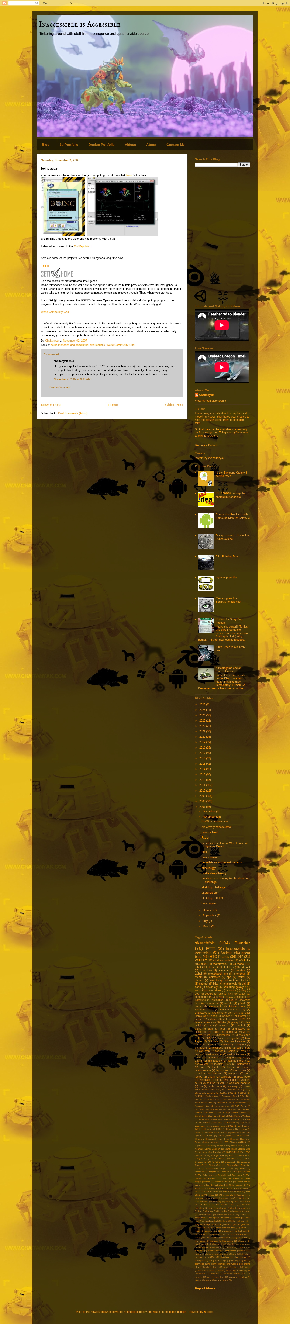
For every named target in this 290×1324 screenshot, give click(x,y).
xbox (244, 1277)
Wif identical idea (225, 1204)
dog (197, 993)
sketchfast (200, 1031)
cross (243, 1214)
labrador (214, 1241)
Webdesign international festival (230, 980)
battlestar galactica (240, 1208)
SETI (46, 265)
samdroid (226, 1076)
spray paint (228, 1260)
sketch (212, 967)
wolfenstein (215, 1086)
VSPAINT (201, 960)
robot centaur (214, 1250)
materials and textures (208, 1073)
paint (198, 1028)
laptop (231, 1067)
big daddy (222, 1211)
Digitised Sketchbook (236, 1129)
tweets (226, 1267)
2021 (202, 731)
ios (202, 1067)
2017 (202, 752)
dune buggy (209, 868)
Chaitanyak (206, 395)
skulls (216, 1031)
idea (216, 1237)
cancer (219, 1051)
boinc (129, 175)
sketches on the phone (233, 1257)
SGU (217, 1162)
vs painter (209, 1083)
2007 (202, 806)
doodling (237, 1218)
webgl (198, 973)
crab (243, 1051)
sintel (235, 1254)
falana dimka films (205, 1022)
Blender (242, 942)
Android (226, 953)
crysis (198, 1054)
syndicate (204, 1079)
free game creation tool (223, 1228)
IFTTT (210, 948)
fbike (223, 1022)
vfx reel (237, 1267)
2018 (202, 747)
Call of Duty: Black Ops (206, 1116)
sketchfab (205, 942)
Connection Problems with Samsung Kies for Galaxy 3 (233, 516)
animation (217, 1000)
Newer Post (51, 405)
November (209, 816)
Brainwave (201, 1012)
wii (201, 1086)
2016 (202, 758)
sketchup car (210, 892)
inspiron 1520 (222, 1063)
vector (198, 1035)
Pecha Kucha (218, 1158)
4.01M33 (242, 1093)
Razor (205, 837)
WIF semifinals (226, 1195)
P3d (231, 1155)
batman (203, 983)
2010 (202, 790)
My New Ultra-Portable (210, 1152)
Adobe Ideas (237, 1006)
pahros (230, 1247)
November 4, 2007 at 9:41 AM (72, 379)
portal (198, 1006)
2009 (202, 796)
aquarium (223, 970)
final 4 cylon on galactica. (237, 1224)
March (207, 926)
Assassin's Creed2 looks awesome (212, 1106)
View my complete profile (210, 400)
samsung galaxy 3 (234, 987)
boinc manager (60, 344)
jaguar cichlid (240, 1237)
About (151, 144)
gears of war (211, 1231)
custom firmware (236, 1054)
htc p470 (227, 1234)
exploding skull (210, 1221)
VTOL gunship (234, 1188)
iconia (207, 1237)
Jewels (209, 1145)
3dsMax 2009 (226, 1093)
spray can (214, 1260)
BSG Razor (240, 1106)
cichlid (198, 1019)
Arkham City (212, 1096)
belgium (241, 1044)
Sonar (243, 1168)
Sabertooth (230, 1162)
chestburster (205, 1214)
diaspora (225, 1218)
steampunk (215, 1006)
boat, (205, 851)
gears (242, 1057)
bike (215, 983)
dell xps (213, 1218)
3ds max (218, 996)
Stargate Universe (235, 1041)
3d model (238, 963)
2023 (202, 720)
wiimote (214, 1273)
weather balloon (206, 1270)
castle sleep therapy (214, 873)
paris (210, 1028)
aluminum (225, 1044)
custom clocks (214, 1054)
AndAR (198, 1096)
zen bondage (221, 1280)
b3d (231, 1000)
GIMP (208, 1038)
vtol (222, 1083)
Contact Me (175, 144)
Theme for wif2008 (223, 1181)
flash (198, 987)
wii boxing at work (235, 1270)
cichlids (212, 1019)
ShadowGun (215, 1165)
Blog (45, 144)
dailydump (200, 1218)
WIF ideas (209, 1195)
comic (231, 1051)
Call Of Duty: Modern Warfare (231, 1113)
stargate (243, 1260)
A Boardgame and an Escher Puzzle (228, 669)
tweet (215, 1267)
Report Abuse (205, 1288)
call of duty (243, 1047)
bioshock (231, 990)
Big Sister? (200, 1109)
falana (224, 1221)
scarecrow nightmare (218, 1254)
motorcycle (220, 963)
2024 (202, 715)
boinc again (209, 903)
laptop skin (222, 1070)
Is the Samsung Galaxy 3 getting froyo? (231, 474)
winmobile (233, 1277)
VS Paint (244, 960)
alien (203, 963)
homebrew (214, 1234)
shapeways (238, 1028)
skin (230, 993)
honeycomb (201, 1063)
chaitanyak (230, 983)
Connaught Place (230, 1119)
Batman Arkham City (232, 1009)
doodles (240, 970)
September (210, 915)
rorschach (199, 1254)
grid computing (79, 344)
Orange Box (217, 1155)
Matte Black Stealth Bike (237, 1149)
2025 (202, 709)
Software (213, 1041)
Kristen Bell (236, 1145)
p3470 (242, 1003)
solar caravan (210, 857)
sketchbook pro (218, 973)
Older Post (174, 405)
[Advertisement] (222, 236)
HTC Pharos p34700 (235, 1142)
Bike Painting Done (227, 556)
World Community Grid (55, 312)
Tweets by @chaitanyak (209, 458)
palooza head (210, 832)
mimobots (240, 1025)
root (222, 1028)
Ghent (221, 1135)
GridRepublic (82, 246)
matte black (221, 1244)
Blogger (208, 1311)
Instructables (213, 990)
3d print (245, 967)
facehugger (228, 1057)
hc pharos (200, 1234)
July (206, 921)
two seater (230, 1079)
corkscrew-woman (226, 1214)
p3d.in (211, 1076)
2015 (202, 763)
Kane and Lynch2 (228, 1038)
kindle (215, 1067)
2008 (202, 801)
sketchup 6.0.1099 (213, 898)
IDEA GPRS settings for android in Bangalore (230, 495)
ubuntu (199, 980)
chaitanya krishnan (240, 1211)
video (247, 1267)
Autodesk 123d (204, 1009)
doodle (209, 993)
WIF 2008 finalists (232, 1191)
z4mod (198, 1280)
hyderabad (241, 1234)
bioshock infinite (221, 1047)
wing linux (220, 1277)
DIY (240, 956)
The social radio (204, 1044)
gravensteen (228, 1231)
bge (200, 1211)
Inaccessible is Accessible (80, 24)
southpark (200, 1260)
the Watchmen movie (215, 821)
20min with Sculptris (205, 1093)
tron (217, 1079)
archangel (222, 1208)
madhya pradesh (203, 1244)
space (242, 993)
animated (214, 977)
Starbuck (199, 1172)
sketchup (239, 973)
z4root (208, 1280)
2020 (202, 736)
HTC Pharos (219, 956)
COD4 (230, 1109)
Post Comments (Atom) (72, 413)
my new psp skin (226, 577)
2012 (202, 779)
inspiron (226, 1237)
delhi (213, 1057)
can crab (204, 1051)
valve (242, 1031)
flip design (212, 987)
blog (243, 990)
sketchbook (243, 1076)
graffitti (199, 1060)
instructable (243, 1063)
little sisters (227, 1241)
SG (209, 1162)
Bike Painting (216, 1109)
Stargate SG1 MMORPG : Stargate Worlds (229, 1172)
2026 (202, 704)
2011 (202, 785)
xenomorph (201, 996)
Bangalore (206, 970)
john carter (200, 1241)
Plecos (234, 1158)
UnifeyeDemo (235, 1185)
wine (208, 1277)
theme (229, 1031)
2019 (202, 742)
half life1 (242, 1231)
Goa (230, 1135)
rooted (243, 1250)
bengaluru (201, 1047)
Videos (130, 144)
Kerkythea (222, 1145)
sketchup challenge (213, 887)
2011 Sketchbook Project (234, 1089)
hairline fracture (237, 1060)
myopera (233, 1073)
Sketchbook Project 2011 (219, 1168)
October (208, 910)
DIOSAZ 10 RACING (224, 1122)
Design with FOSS (213, 1129)
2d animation (222, 1035)
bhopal (209, 1211)
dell (244, 983)
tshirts (206, 1267)
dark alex (200, 1057)
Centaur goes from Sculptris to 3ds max (228, 600)
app (229, 977)
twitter (241, 977)
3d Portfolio (69, 144)
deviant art (212, 1003)
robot (198, 967)
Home (113, 405)
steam (199, 977)
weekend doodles (239, 1083)
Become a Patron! (206, 445)
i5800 (197, 1237)
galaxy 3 (235, 1022)
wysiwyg (233, 1086)
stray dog (199, 1264)
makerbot (224, 1025)
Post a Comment (59, 387)
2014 (202, 769)
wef (220, 1270)
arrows (226, 1015)
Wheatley (216, 1201)
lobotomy (242, 1241)
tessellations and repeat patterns (222, 862)
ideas (211, 1025)
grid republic (97, 344)
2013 (202, 774)
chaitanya (240, 1015)
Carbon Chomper (208, 1119)
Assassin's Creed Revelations (231, 1103)
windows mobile (222, 960)
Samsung (200, 1000)
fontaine (202, 1228)
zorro (198, 990)
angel (214, 1015)
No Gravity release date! (217, 827)
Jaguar (198, 1145)
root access (231, 1250)
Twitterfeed (219, 1185)
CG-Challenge (237, 996)
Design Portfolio (102, 144)
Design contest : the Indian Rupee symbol (232, 537)
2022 (202, 726)
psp (221, 993)
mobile (228, 1003)
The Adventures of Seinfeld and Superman (220, 1175)
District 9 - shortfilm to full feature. (211, 1132)
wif (208, 1035)
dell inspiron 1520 (234, 1019)
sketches (228, 967)
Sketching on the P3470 (226, 1012)
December (209, 811)
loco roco (240, 1070)
